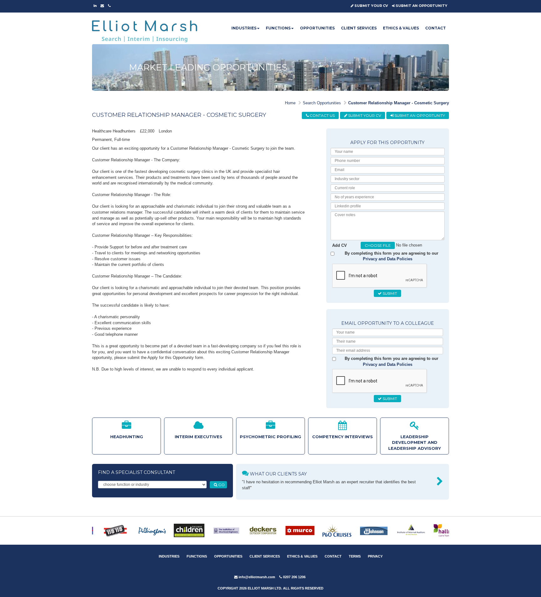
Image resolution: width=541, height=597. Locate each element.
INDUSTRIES (243, 28)
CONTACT (435, 28)
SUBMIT (389, 293)
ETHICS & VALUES (401, 28)
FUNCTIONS (278, 28)
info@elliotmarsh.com (256, 577)
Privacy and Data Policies (387, 259)
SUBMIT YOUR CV (370, 5)
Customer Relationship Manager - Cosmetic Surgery (398, 103)
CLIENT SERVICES (359, 28)
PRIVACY (375, 556)
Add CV (339, 245)
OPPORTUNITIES (317, 28)
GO (221, 484)
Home (290, 103)
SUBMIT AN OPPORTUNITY (421, 5)
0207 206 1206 (294, 577)
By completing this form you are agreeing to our (391, 256)
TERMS (355, 556)
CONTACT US (322, 115)
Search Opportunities (322, 103)
